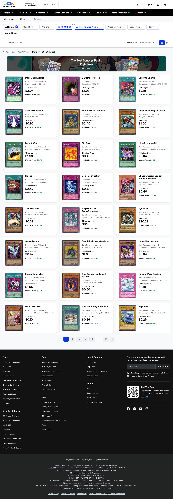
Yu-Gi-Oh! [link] (7, 367)
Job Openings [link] (92, 393)
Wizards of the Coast (109, 465)
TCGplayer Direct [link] (49, 367)
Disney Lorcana (61, 12)
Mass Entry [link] (46, 380)
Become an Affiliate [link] (94, 402)
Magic (7, 12)
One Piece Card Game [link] (12, 380)
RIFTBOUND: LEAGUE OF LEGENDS (50, 486)
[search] (96, 4)
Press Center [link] (92, 398)
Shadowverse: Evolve (78, 473)
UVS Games (83, 486)
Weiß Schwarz (82, 470)
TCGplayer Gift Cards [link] (11, 399)
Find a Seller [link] (47, 385)
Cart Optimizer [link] (47, 376)
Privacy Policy (153, 376)
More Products (119, 12)
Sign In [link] (149, 5)
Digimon (100, 12)
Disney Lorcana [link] (9, 376)
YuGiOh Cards (23, 52)
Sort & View (132, 42)
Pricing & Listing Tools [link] (50, 407)
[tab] (9, 19)
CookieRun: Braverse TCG (70, 488)
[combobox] (147, 42)
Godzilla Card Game (76, 475)
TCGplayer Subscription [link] (51, 371)
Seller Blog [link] (46, 430)
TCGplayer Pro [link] (48, 416)
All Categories (9, 52)
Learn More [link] (145, 397)
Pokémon (40, 12)
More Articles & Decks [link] (12, 448)
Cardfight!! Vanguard (64, 470)
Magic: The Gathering (63, 465)
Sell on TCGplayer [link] (49, 402)
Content (139, 12)
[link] (9, 4)
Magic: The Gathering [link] (11, 362)
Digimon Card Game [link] (11, 385)
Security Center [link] (93, 376)
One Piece (82, 12)
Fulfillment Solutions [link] (50, 411)
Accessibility (82, 494)
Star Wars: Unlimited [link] (11, 389)
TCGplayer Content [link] (10, 416)
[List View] (167, 42)
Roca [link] (44, 425)
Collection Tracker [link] (49, 389)
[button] (136, 4)
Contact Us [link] (91, 362)
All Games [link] (7, 403)
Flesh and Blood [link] (9, 394)
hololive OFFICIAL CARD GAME (81, 478)
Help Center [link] (91, 367)
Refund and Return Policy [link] (97, 371)
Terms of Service (68, 494)
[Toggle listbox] (153, 42)
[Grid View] (162, 42)
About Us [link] (90, 388)
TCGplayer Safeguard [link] (51, 362)
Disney (107, 483)
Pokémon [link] (6, 371)
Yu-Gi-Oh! (23, 12)
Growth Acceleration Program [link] (54, 420)
